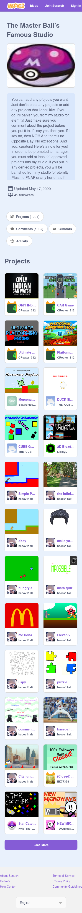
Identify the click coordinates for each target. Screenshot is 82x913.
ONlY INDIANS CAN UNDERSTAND (27, 305)
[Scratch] (16, 5)
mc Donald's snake (27, 635)
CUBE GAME (27, 446)
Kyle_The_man (27, 828)
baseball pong (65, 729)
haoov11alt (25, 499)
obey (22, 540)
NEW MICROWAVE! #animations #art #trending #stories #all (65, 823)
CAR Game (65, 305)
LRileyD (62, 452)
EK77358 (63, 781)
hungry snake (27, 587)
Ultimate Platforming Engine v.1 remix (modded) (27, 352)
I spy (22, 682)
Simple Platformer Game (27, 493)
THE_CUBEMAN (65, 404)
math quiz (64, 587)
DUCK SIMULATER (65, 399)
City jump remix (27, 776)
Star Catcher (27, 823)
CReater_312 (27, 310)
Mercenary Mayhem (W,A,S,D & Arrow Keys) (27, 399)
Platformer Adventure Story (65, 352)
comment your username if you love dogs (27, 729)
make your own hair (65, 540)
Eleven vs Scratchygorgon (65, 635)
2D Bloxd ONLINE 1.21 (65, 446)
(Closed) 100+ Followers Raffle (65, 776)
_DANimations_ (65, 828)
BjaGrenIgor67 (27, 404)
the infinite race (65, 493)
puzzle (62, 682)
